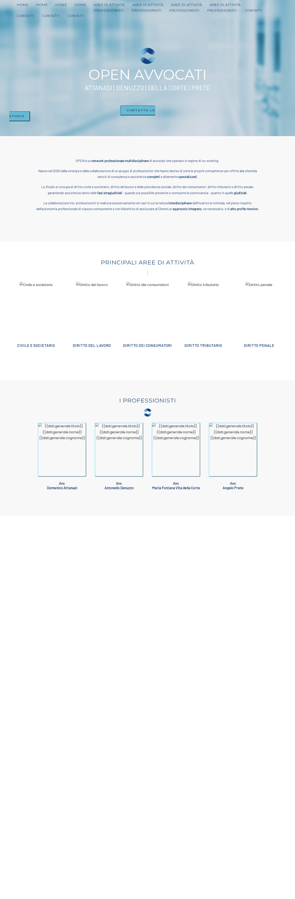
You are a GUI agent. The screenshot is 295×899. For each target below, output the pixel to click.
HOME (22, 5)
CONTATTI (253, 10)
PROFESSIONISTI (109, 10)
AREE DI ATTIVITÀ (109, 5)
